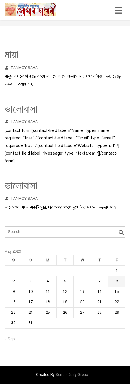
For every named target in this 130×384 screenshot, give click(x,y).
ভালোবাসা (21, 110)
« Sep (10, 339)
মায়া (11, 56)
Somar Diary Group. (72, 375)
